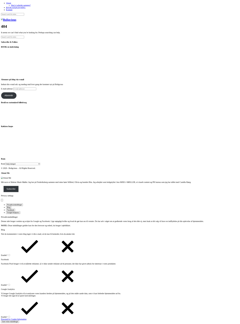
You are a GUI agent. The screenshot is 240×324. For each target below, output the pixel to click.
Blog (8, 207)
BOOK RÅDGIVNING (16, 7)
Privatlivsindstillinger (14, 205)
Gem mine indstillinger (10, 322)
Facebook (10, 210)
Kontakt (9, 10)
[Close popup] (2, 200)
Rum (3, 164)
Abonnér (8, 95)
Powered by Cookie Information (13, 319)
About (8, 3)
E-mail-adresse (7, 89)
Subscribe (11, 189)
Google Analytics (13, 213)
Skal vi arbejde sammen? (21, 5)
